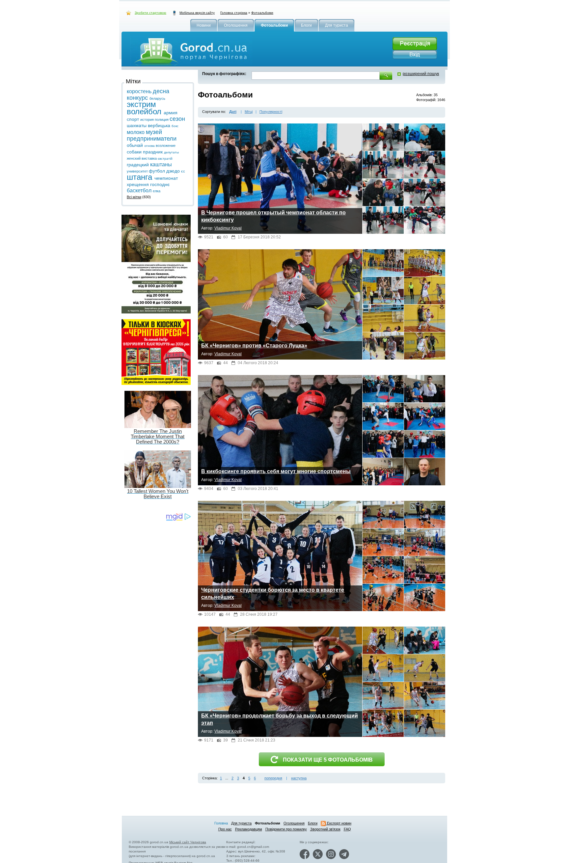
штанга (140, 177)
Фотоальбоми (262, 12)
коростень (140, 91)
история (147, 119)
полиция (162, 119)
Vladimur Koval (228, 228)
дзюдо (173, 171)
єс (183, 171)
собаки (135, 151)
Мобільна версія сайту (197, 12)
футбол (157, 171)
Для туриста (241, 823)
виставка (150, 158)
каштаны (161, 164)
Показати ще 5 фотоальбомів (328, 760)
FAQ (347, 829)
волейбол (145, 111)
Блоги (312, 823)
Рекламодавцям (248, 829)
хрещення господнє (148, 184)
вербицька (160, 125)
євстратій (165, 158)
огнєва (150, 146)
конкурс (138, 97)
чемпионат (166, 178)
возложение (166, 146)
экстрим (141, 104)
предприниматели (151, 138)
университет (138, 171)
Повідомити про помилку (286, 829)
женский (134, 158)
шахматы (137, 125)
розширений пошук (421, 73)
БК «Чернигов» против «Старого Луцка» (254, 345)
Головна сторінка (233, 12)
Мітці (249, 112)
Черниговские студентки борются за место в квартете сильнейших (272, 593)
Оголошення (294, 823)
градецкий (138, 164)
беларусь (157, 98)
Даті (232, 112)
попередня (273, 778)
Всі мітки (134, 197)
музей (154, 132)
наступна (299, 778)
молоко (136, 132)
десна (161, 91)
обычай (135, 145)
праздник (153, 151)
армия (170, 112)
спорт (133, 119)
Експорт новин (338, 823)
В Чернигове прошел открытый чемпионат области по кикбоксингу (273, 216)
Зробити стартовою (150, 12)
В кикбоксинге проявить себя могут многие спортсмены (276, 471)
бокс (175, 126)
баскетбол (140, 190)
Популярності (270, 112)
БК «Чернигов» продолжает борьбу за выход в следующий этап (279, 719)
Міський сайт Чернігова (187, 842)
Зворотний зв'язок (325, 829)
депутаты (171, 152)
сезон (177, 119)
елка (156, 191)
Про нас (225, 829)
